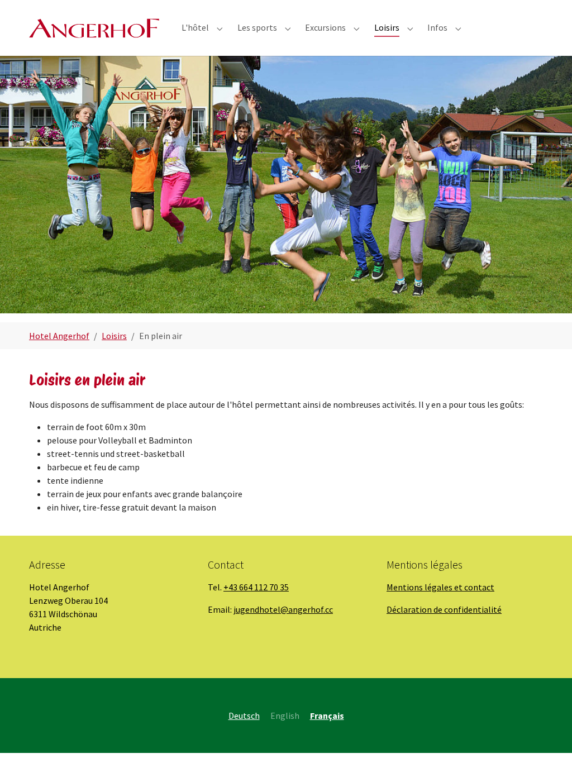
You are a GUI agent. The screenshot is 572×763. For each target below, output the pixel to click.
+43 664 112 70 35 (256, 587)
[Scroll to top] (547, 738)
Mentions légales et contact (440, 587)
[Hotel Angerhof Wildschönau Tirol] (94, 28)
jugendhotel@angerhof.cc (283, 609)
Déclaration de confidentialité (444, 609)
